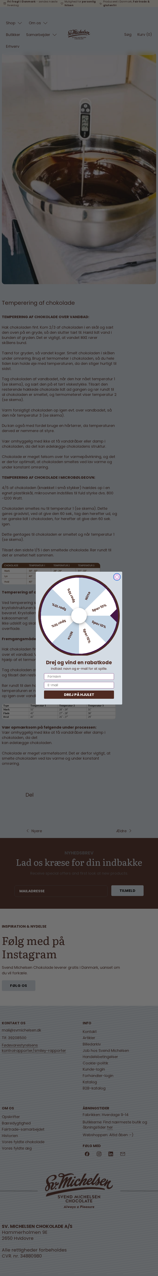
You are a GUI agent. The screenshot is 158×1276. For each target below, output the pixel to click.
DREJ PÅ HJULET (79, 694)
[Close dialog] (117, 577)
